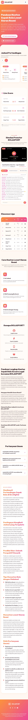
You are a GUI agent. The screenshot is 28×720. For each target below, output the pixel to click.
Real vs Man (4, 170)
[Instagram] (14, 708)
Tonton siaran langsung (10, 36)
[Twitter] (12, 708)
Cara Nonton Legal (9, 40)
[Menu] (25, 2)
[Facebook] (10, 708)
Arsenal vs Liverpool (13, 170)
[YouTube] (17, 708)
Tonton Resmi (22, 166)
